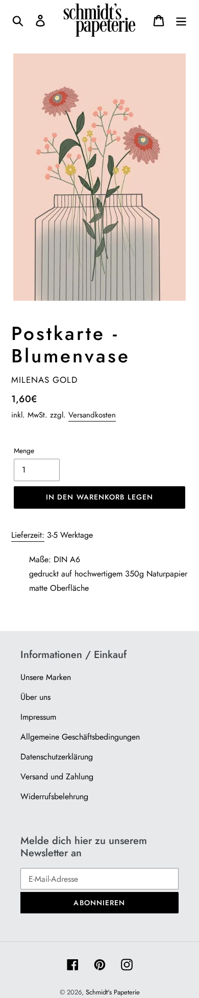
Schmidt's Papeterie (113, 992)
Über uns (35, 697)
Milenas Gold (44, 380)
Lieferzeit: (27, 535)
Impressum (38, 717)
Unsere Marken (45, 677)
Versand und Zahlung (56, 776)
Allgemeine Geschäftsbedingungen (80, 737)
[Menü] (181, 20)
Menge (24, 450)
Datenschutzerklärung (56, 757)
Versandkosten (92, 415)
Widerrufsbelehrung (54, 796)
